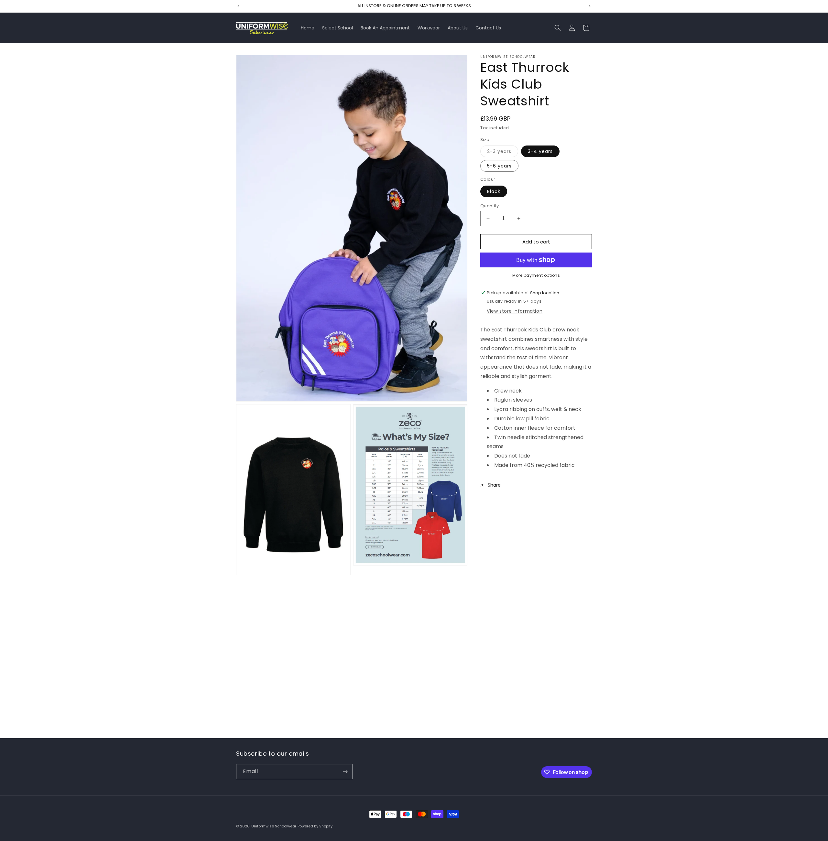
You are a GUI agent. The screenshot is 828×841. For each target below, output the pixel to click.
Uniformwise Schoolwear (273, 826)
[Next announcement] (590, 6)
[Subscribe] (345, 771)
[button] (557, 28)
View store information (514, 311)
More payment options (536, 275)
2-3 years (502, 152)
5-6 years (499, 166)
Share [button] (494, 485)
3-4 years (540, 151)
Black (493, 191)
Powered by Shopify (315, 826)
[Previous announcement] (238, 6)
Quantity (489, 206)
